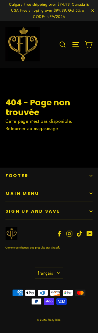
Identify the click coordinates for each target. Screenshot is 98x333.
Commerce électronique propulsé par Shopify (32, 248)
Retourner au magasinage (31, 128)
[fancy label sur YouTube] (90, 233)
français (45, 273)
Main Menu (22, 193)
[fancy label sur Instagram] (69, 233)
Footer (17, 175)
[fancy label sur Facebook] (59, 233)
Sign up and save (32, 211)
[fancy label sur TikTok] (79, 233)
